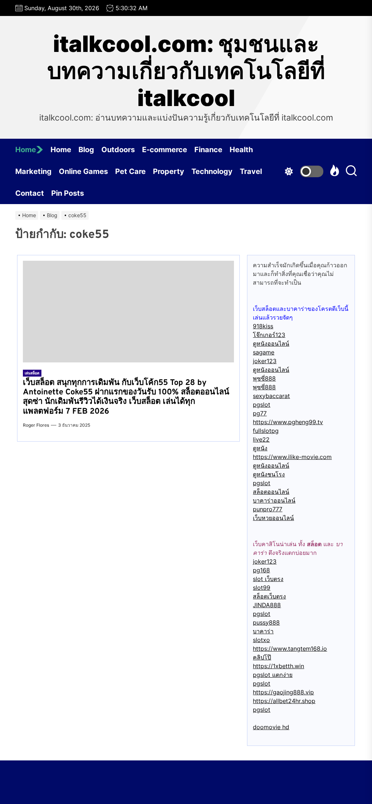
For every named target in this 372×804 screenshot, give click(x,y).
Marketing (33, 171)
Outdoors (118, 149)
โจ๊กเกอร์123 (269, 334)
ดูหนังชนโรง (269, 474)
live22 (261, 439)
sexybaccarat (271, 395)
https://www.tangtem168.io (290, 648)
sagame (263, 352)
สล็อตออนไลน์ (271, 491)
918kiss (263, 326)
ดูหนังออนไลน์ (271, 343)
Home (25, 149)
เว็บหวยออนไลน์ (273, 517)
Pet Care (130, 171)
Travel (251, 171)
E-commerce (164, 149)
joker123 (264, 361)
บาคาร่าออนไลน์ (274, 500)
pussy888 (266, 622)
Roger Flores (36, 425)
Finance (208, 149)
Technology (211, 171)
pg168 (261, 570)
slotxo (261, 639)
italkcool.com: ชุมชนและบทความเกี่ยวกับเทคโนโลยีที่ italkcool (186, 71)
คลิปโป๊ (262, 657)
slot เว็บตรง (268, 578)
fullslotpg (266, 430)
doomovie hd (271, 727)
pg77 (260, 413)
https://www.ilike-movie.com (292, 456)
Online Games (83, 171)
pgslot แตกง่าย (272, 674)
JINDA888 (267, 605)
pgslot (261, 404)
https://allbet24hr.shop (284, 700)
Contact (29, 193)
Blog (86, 149)
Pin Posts (67, 193)
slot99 (261, 587)
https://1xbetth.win (278, 666)
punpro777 (267, 509)
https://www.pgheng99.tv (288, 422)
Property (168, 171)
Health (241, 149)
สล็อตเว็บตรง (269, 596)
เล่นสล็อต (32, 373)
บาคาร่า (263, 631)
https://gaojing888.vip (283, 692)
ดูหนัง (260, 448)
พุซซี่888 (264, 378)
